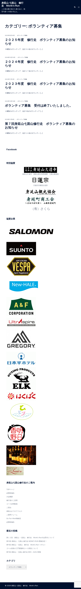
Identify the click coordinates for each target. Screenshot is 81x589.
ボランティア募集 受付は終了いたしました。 (39, 105)
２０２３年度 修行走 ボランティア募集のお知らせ (40, 85)
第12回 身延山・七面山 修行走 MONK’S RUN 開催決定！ (26, 541)
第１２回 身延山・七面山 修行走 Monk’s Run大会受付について (30, 538)
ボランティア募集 (22, 35)
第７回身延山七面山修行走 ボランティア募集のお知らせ (40, 125)
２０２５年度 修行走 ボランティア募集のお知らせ (40, 41)
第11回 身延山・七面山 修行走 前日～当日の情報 (23, 552)
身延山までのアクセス (14, 511)
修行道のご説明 (11, 500)
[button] (74, 7)
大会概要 (9, 497)
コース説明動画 (11, 504)
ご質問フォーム (11, 515)
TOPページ (10, 489)
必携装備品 (10, 493)
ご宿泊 (8, 507)
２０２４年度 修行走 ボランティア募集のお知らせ (40, 63)
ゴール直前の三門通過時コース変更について (22, 548)
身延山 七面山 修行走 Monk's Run (12, 4)
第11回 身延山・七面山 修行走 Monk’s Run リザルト (26, 545)
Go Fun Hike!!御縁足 (13, 518)
